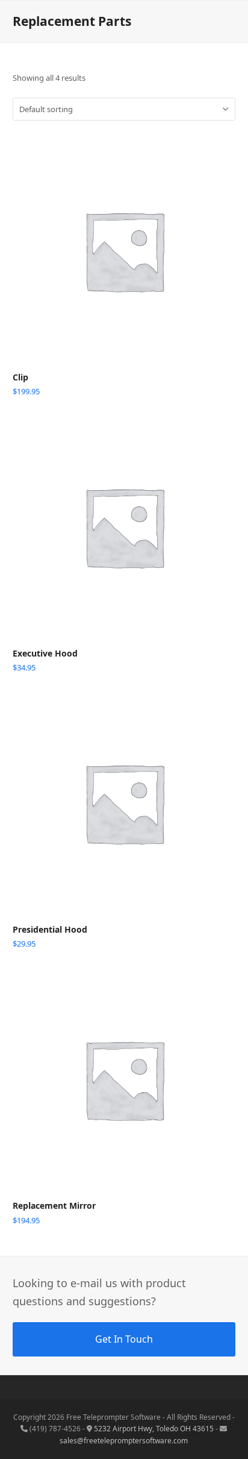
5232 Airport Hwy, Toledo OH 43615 (154, 1428)
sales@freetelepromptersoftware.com (124, 1440)
